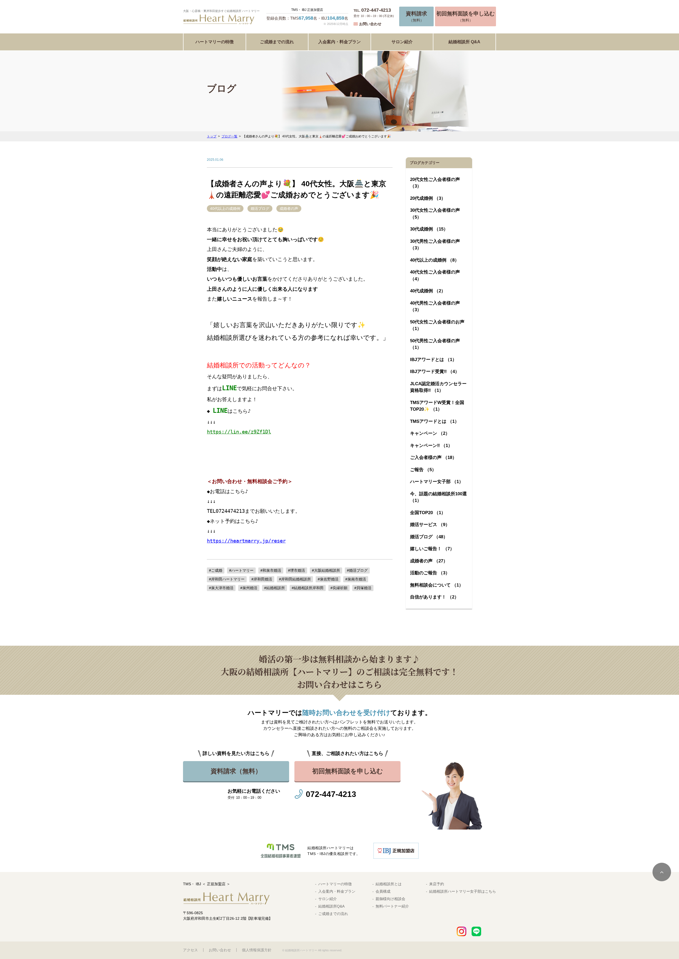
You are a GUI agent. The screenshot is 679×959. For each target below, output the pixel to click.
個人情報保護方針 (257, 950)
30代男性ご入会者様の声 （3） (435, 245)
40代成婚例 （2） (428, 290)
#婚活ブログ (357, 570)
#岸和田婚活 (261, 579)
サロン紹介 (402, 42)
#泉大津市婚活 (221, 588)
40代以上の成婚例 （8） (434, 260)
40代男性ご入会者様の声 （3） (435, 307)
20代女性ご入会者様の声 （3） (435, 183)
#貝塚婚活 (362, 588)
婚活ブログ (260, 208)
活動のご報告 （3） (430, 572)
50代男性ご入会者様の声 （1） (435, 344)
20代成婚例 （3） (428, 198)
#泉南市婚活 (355, 579)
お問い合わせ (370, 24)
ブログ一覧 (229, 136)
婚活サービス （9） (430, 524)
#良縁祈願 (338, 588)
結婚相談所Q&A (331, 906)
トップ (211, 136)
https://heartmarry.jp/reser (246, 541)
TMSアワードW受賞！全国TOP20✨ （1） (437, 406)
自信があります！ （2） (434, 597)
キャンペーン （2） (430, 433)
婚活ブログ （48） (429, 536)
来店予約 (436, 884)
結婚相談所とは (389, 884)
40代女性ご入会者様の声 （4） (435, 275)
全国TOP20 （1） (428, 512)
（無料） (416, 16)
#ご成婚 (215, 570)
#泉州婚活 (248, 588)
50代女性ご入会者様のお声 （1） (437, 325)
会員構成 (383, 891)
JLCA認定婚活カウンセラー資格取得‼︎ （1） (438, 387)
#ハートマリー (241, 570)
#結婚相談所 (274, 588)
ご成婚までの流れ (277, 42)
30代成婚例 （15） (429, 229)
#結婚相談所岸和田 (308, 588)
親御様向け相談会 (390, 899)
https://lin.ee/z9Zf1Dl (239, 432)
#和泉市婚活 (270, 570)
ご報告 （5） (423, 469)
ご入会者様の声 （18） (433, 457)
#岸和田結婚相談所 (295, 579)
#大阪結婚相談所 (326, 570)
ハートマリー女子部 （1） (436, 481)
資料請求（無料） (236, 771)
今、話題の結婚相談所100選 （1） (438, 497)
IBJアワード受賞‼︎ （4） (434, 371)
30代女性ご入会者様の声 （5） (435, 214)
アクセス (190, 950)
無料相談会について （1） (436, 585)
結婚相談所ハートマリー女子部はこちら (462, 891)
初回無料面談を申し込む (347, 771)
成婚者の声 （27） (429, 560)
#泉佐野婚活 (328, 579)
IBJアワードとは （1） (433, 359)
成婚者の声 (289, 208)
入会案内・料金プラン (339, 42)
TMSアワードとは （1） (434, 421)
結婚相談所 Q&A (464, 42)
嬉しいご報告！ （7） (432, 548)
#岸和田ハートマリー (227, 579)
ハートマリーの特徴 (214, 42)
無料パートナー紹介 (392, 906)
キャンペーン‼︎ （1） (431, 445)
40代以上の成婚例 (225, 208)
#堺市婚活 (296, 570)
